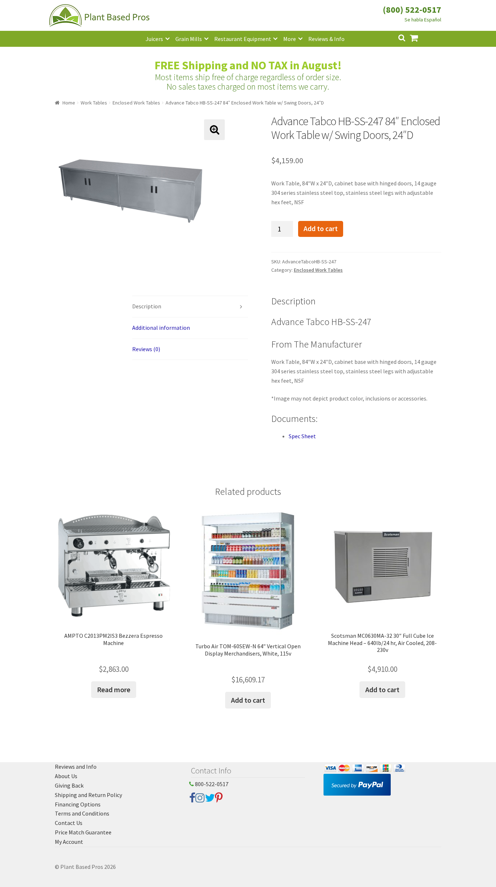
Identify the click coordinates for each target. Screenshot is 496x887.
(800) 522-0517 (412, 9)
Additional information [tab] (161, 327)
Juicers (154, 38)
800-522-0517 (211, 784)
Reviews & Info (326, 38)
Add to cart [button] (248, 700)
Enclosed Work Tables (136, 102)
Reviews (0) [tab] (146, 349)
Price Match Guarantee (83, 832)
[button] (214, 129)
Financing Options (78, 804)
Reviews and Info (76, 766)
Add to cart (321, 228)
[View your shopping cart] (420, 37)
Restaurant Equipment (242, 38)
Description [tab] (146, 306)
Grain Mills (188, 38)
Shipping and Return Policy (88, 794)
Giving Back (69, 785)
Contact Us (68, 822)
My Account (69, 841)
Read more (113, 689)
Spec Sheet (302, 436)
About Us (66, 776)
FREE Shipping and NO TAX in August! (248, 65)
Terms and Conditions (82, 813)
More (289, 38)
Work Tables (94, 102)
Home (68, 102)
